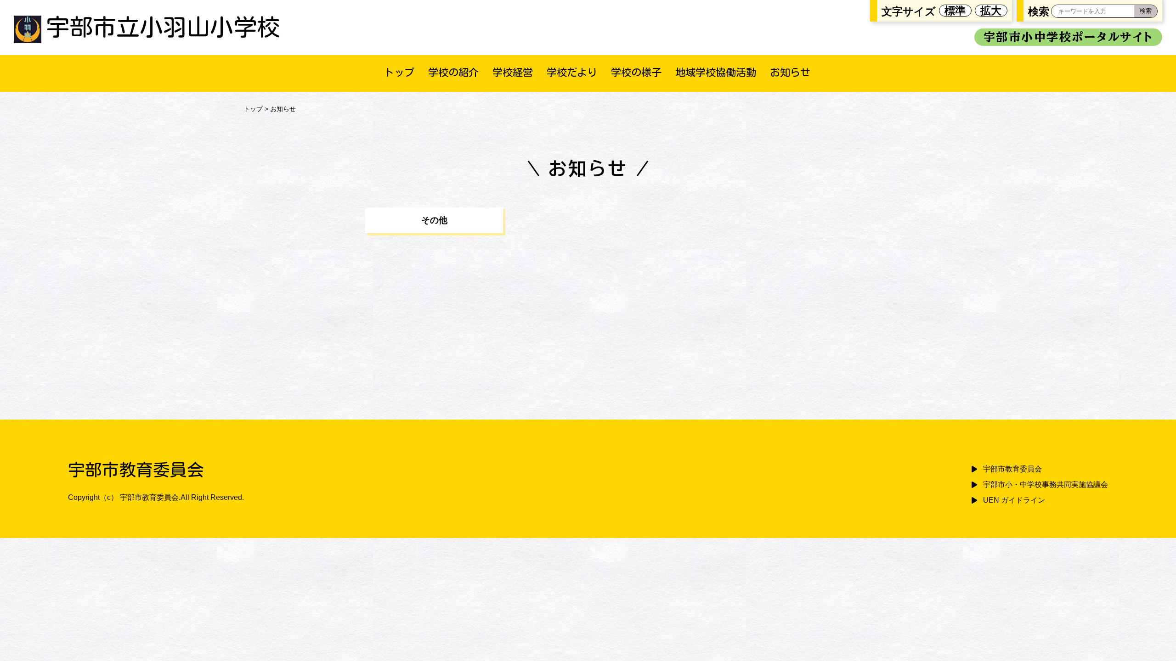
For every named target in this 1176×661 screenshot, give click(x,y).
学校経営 (512, 72)
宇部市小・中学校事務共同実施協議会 (1045, 484)
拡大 (990, 11)
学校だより (572, 72)
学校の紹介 (453, 72)
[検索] (1145, 11)
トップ (399, 72)
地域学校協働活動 (715, 72)
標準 (955, 11)
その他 (434, 220)
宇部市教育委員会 (1012, 469)
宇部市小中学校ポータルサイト (1068, 37)
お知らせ (790, 72)
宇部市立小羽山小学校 (163, 27)
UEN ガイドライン (1014, 500)
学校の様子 (636, 72)
